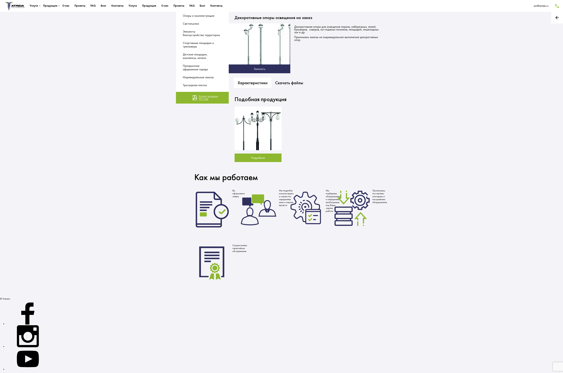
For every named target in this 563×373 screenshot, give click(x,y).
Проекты (79, 5)
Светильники (191, 23)
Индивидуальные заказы (198, 77)
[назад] (557, 17)
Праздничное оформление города (195, 67)
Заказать (259, 69)
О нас (65, 5)
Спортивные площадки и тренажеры (198, 44)
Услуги (34, 5)
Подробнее (258, 158)
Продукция (50, 5)
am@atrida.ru (541, 6)
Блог (103, 5)
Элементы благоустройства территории (201, 33)
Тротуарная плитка (195, 85)
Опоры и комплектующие (198, 16)
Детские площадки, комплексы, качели (195, 56)
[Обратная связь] (557, 6)
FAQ (93, 5)
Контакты (117, 5)
